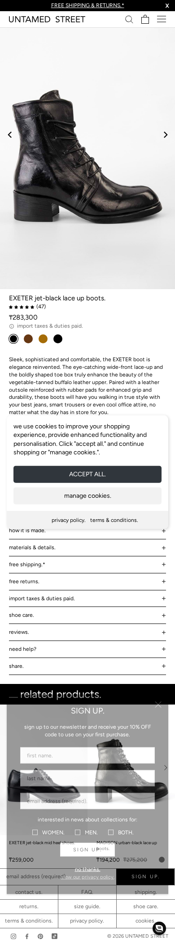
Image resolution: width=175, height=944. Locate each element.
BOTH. (126, 832)
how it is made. (27, 530)
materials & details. (32, 547)
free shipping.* (27, 564)
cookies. (146, 921)
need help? (22, 649)
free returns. (24, 581)
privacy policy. (69, 520)
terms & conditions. (114, 520)
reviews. (19, 632)
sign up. (87, 850)
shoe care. (21, 615)
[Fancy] (54, 936)
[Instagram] (13, 936)
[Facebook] (27, 936)
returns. (29, 906)
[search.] (129, 19)
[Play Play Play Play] (87, 158)
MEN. (91, 832)
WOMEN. (53, 832)
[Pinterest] (40, 936)
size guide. (87, 906)
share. (16, 666)
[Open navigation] (161, 19)
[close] (158, 704)
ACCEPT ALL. (87, 474)
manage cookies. (87, 496)
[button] (159, 928)
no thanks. (88, 869)
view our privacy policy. (87, 877)
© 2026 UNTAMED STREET (137, 936)
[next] (165, 134)
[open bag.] (145, 19)
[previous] (10, 134)
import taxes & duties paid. (42, 598)
